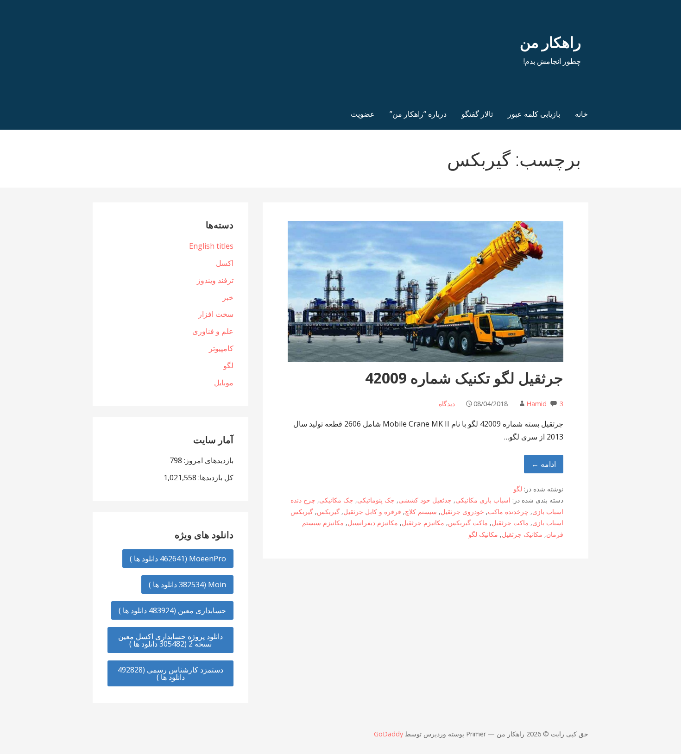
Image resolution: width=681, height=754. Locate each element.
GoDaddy (388, 733)
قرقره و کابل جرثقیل (372, 511)
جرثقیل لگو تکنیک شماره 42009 (464, 378)
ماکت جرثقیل (510, 522)
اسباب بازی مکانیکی (483, 500)
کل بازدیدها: (214, 477)
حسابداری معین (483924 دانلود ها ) (172, 610)
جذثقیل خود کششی (425, 500)
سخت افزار (215, 314)
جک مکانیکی (336, 500)
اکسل (224, 263)
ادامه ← (543, 464)
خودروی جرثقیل (462, 511)
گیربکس (328, 511)
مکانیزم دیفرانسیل (372, 522)
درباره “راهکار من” (418, 114)
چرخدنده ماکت (508, 511)
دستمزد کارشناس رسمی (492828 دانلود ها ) (170, 673)
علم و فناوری (212, 331)
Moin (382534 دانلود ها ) (187, 584)
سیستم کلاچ (421, 511)
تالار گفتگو (477, 114)
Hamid (536, 403)
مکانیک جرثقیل (522, 534)
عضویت (363, 114)
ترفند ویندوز (215, 280)
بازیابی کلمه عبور (534, 114)
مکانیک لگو (483, 534)
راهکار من (550, 42)
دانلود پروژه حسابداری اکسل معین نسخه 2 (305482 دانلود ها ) (170, 640)
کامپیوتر (221, 348)
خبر (227, 297)
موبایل (223, 382)
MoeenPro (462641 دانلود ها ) (178, 558)
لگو (517, 488)
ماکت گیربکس (468, 522)
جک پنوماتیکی (376, 500)
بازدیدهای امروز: (207, 460)
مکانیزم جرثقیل (423, 522)
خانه (581, 114)
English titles (211, 246)
